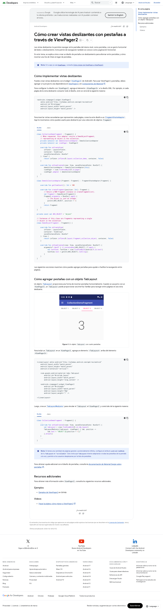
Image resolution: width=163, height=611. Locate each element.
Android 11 (86, 587)
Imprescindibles (29, 3)
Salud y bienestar (35, 573)
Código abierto (8, 576)
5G (30, 583)
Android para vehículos (64, 576)
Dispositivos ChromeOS (64, 573)
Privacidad (33, 580)
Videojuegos (33, 566)
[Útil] (124, 26)
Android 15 (86, 573)
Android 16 (87, 569)
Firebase (51, 596)
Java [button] (48, 128)
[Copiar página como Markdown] (88, 40)
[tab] (39, 127)
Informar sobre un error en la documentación (146, 572)
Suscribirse (135, 606)
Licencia (15, 606)
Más (72, 3)
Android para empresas (11, 569)
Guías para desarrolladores (119, 571)
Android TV (60, 580)
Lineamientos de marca (29, 606)
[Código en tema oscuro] (124, 97)
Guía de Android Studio (118, 568)
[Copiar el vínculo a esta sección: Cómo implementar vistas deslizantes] (84, 76)
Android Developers (40, 26)
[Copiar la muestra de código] (127, 97)
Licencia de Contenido (116, 522)
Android (5, 566)
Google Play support (143, 576)
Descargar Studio (116, 578)
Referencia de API (116, 575)
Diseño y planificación (53, 3)
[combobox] (101, 3)
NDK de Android (115, 582)
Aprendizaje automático (38, 569)
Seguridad (6, 573)
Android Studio (144, 3)
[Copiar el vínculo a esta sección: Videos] (43, 499)
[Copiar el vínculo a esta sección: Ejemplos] (46, 488)
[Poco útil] (127, 26)
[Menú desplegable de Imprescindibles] (39, 2)
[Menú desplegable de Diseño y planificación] (65, 2)
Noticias (5, 580)
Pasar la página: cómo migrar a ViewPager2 (56, 504)
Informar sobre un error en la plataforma (146, 566)
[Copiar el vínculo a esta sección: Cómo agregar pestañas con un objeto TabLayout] (99, 279)
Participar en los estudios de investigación (146, 581)
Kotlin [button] (39, 128)
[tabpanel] (81, 196)
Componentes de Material (92, 84)
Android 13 (86, 580)
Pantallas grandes (62, 566)
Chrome (40, 596)
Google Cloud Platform (66, 596)
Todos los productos (87, 596)
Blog (4, 583)
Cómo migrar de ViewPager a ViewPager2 (88, 65)
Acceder (157, 3)
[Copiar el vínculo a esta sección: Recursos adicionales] (63, 476)
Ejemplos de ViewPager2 (48, 492)
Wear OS (59, 569)
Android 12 (86, 583)
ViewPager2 (73, 84)
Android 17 (86, 566)
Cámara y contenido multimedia (40, 576)
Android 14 (87, 576)
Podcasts (6, 587)
